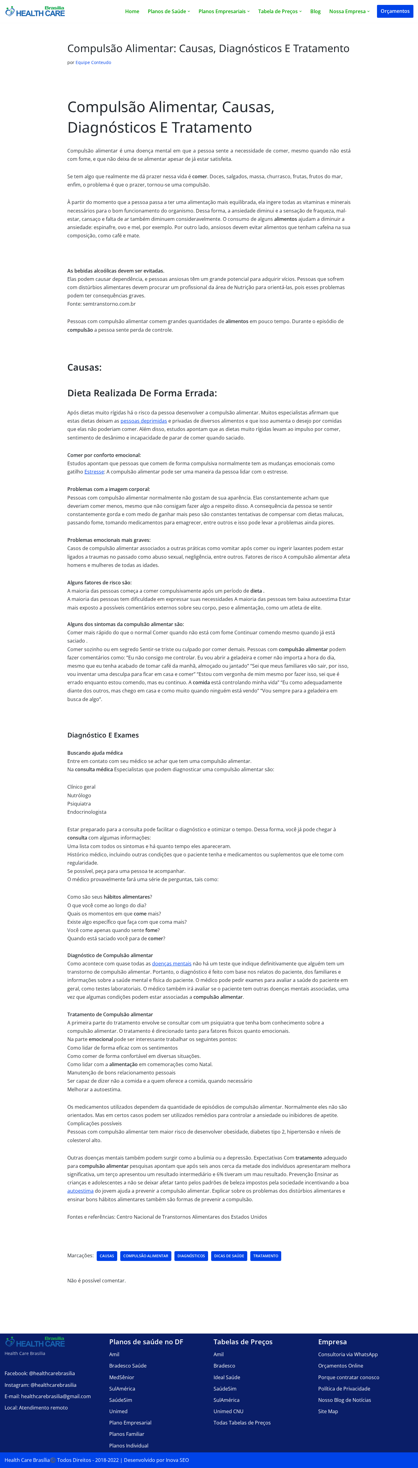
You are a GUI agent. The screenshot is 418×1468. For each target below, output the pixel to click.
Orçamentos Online (340, 1365)
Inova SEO (177, 1460)
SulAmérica (122, 1388)
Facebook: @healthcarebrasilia (40, 1373)
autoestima (80, 1190)
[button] (189, 11)
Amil (114, 1354)
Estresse (94, 471)
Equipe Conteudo (93, 62)
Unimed (118, 1411)
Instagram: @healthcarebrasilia (41, 1385)
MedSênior (121, 1377)
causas (107, 1256)
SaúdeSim (120, 1400)
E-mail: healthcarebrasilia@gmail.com (48, 1396)
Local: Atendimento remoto (36, 1407)
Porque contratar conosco (348, 1377)
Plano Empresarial (130, 1422)
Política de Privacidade (344, 1388)
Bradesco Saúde (128, 1365)
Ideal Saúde (227, 1377)
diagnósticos (191, 1256)
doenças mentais (172, 963)
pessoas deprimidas (144, 420)
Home (132, 11)
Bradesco (224, 1365)
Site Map (328, 1411)
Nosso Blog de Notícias (344, 1400)
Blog (315, 11)
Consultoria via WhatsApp (348, 1354)
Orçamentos (395, 11)
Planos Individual (128, 1445)
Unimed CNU (229, 1411)
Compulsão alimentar (145, 1256)
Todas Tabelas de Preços (242, 1422)
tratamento (265, 1256)
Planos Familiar (126, 1434)
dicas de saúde (229, 1256)
